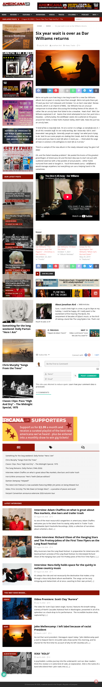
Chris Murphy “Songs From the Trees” (18, 217)
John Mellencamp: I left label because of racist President (62, 628)
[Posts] (18, 447)
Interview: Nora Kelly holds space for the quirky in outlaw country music (65, 566)
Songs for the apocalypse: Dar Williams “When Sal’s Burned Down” (88, 250)
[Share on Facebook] (38, 90)
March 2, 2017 (41, 633)
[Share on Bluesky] (90, 90)
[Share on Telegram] (84, 90)
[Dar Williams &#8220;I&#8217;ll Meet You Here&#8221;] (67, 240)
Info (94, 15)
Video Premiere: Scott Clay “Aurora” (56, 599)
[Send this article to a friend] (61, 90)
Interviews (40, 15)
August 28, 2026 (19, 201)
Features (26, 15)
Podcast (85, 15)
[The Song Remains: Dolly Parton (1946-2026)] (17, 262)
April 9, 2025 (40, 657)
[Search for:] (87, 19)
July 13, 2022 (40, 603)
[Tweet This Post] (44, 90)
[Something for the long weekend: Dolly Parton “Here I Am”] (17, 311)
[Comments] (83, 447)
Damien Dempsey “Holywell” (17, 481)
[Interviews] (17, 519)
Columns (72, 15)
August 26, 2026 (42, 547)
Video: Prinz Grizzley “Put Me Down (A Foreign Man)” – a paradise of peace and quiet (41, 489)
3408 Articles (84, 304)
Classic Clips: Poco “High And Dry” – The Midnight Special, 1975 (17, 239)
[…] (53, 529)
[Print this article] (67, 90)
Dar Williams (47, 274)
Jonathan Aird (56, 45)
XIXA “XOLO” (42, 653)
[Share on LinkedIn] (50, 90)
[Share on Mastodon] (79, 90)
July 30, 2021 (43, 45)
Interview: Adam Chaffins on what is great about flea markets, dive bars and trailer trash (18, 284)
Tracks (61, 15)
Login (96, 355)
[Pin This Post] (56, 90)
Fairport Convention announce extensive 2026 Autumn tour (30, 493)
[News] (17, 636)
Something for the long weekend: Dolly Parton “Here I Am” (18, 196)
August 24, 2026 (42, 572)
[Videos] (17, 609)
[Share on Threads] (96, 90)
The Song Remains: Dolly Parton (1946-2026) (15, 266)
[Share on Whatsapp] (73, 90)
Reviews (13, 15)
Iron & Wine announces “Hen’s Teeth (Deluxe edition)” (28, 476)
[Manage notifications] (96, 682)
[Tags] (51, 447)
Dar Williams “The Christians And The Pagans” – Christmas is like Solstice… (45, 250)
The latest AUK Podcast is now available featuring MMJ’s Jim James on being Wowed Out (42, 485)
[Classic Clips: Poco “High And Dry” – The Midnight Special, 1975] (17, 386)
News (4, 15)
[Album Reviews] (17, 663)
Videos (52, 15)
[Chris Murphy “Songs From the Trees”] (17, 350)
